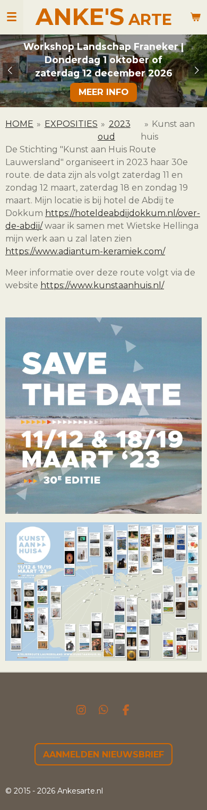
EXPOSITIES (71, 124)
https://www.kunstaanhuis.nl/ (102, 285)
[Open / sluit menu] (11, 17)
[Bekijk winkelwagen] (195, 17)
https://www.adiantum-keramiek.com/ (85, 251)
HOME (19, 124)
